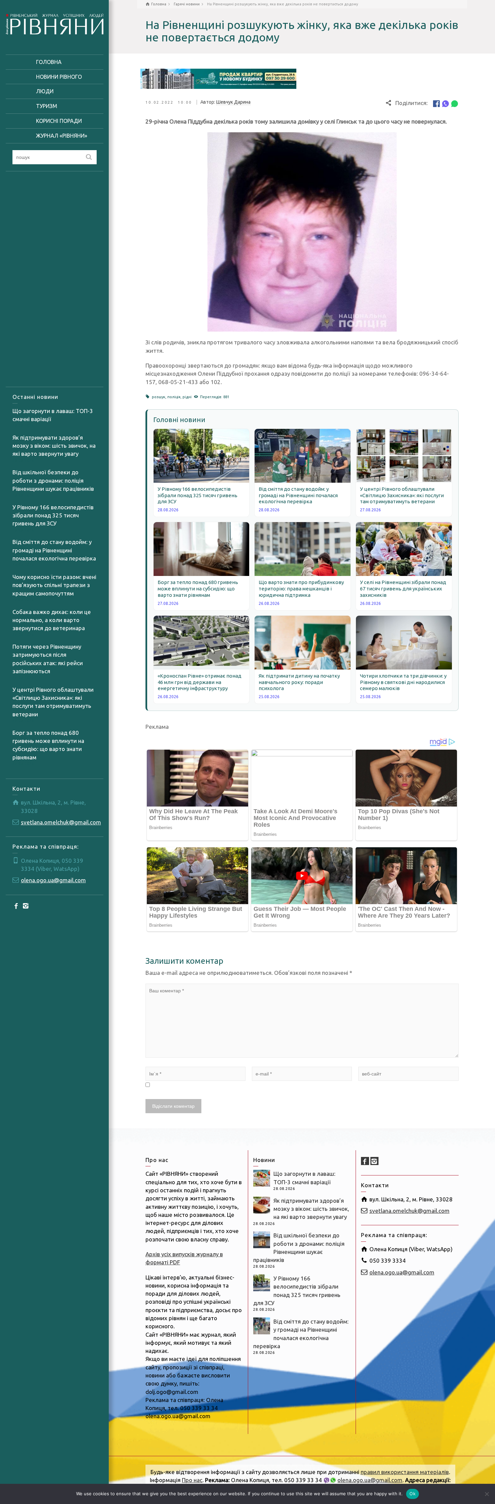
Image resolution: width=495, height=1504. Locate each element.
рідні (187, 397)
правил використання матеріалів (405, 1472)
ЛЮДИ (45, 91)
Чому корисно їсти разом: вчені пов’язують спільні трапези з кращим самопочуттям (54, 585)
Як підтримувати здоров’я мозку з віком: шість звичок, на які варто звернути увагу (54, 445)
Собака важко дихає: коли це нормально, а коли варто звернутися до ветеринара (51, 620)
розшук (158, 397)
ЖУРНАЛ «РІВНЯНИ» (61, 136)
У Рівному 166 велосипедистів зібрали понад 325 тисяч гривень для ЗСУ (53, 515)
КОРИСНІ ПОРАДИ (59, 121)
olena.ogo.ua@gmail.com (53, 880)
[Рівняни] (54, 23)
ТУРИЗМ (46, 106)
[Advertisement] (54, 279)
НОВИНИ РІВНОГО (59, 77)
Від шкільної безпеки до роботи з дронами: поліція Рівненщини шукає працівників (53, 480)
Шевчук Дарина (233, 102)
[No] (486, 1494)
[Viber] (445, 103)
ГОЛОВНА (49, 62)
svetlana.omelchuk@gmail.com (61, 822)
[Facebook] (16, 906)
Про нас (192, 1480)
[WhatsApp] (455, 103)
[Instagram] (26, 906)
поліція (173, 397)
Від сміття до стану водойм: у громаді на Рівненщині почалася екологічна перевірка (54, 550)
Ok (412, 1493)
